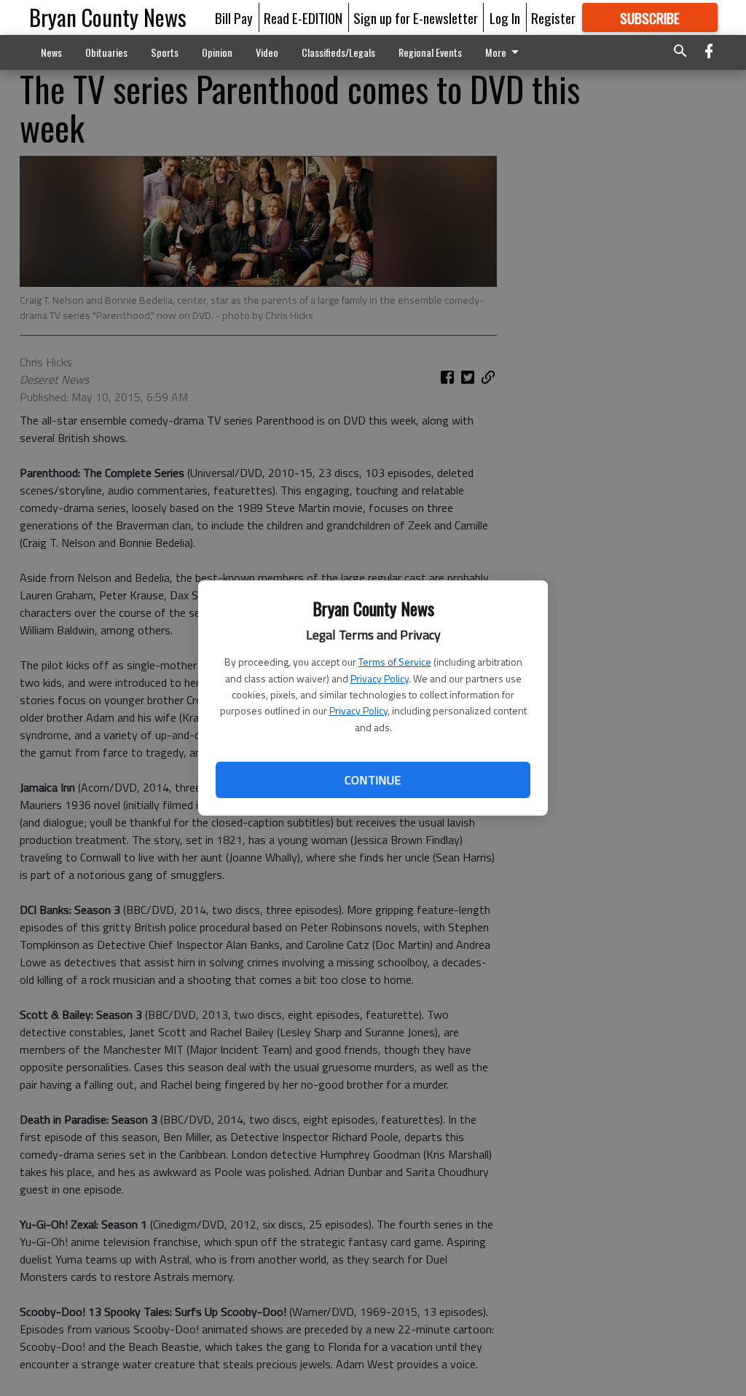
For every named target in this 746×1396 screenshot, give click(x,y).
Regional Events (430, 52)
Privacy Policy (379, 678)
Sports (164, 52)
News (51, 52)
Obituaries (106, 52)
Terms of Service (394, 661)
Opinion (217, 52)
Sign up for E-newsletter (415, 17)
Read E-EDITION (303, 17)
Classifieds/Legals (338, 52)
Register (553, 17)
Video (267, 52)
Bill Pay (234, 17)
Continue (373, 780)
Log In (505, 17)
